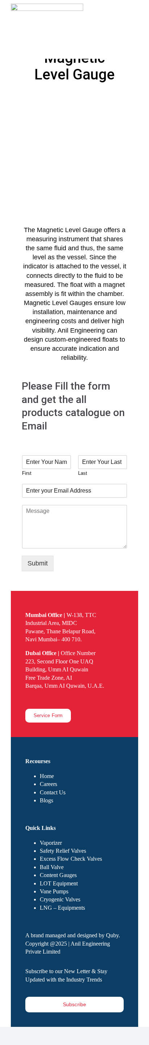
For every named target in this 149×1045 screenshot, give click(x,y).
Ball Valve (52, 867)
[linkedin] (50, 699)
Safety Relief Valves (63, 851)
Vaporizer (51, 843)
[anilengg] (47, 7)
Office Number (60, 653)
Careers (48, 784)
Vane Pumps (54, 891)
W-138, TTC (60, 615)
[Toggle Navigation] (133, 39)
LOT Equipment (59, 883)
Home (47, 776)
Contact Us (52, 792)
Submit (37, 563)
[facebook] (27, 699)
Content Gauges (58, 875)
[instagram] (39, 699)
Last (82, 473)
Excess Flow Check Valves (71, 859)
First (26, 473)
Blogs (46, 800)
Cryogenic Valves (60, 899)
